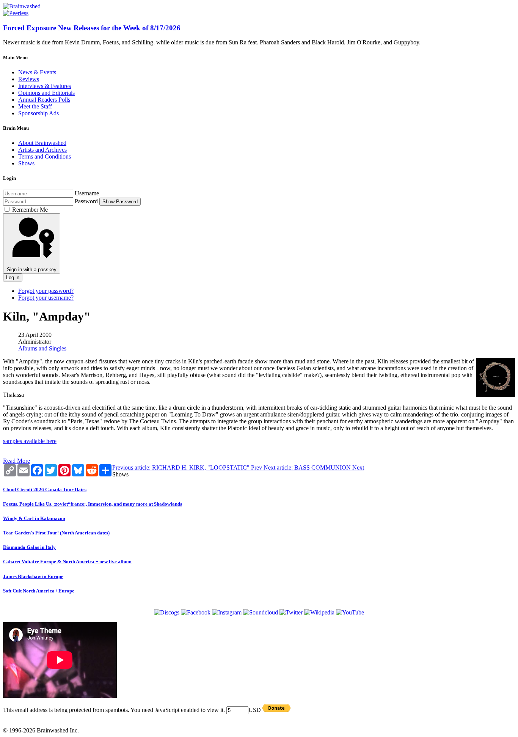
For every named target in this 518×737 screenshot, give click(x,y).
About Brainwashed (42, 143)
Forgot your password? (46, 291)
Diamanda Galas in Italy (29, 547)
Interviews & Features (44, 86)
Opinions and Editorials (46, 93)
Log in (12, 277)
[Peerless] (15, 13)
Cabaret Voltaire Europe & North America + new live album (67, 561)
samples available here (30, 441)
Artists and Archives (42, 149)
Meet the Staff (35, 106)
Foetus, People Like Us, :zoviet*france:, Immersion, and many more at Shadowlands (92, 504)
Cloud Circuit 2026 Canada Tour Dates (44, 489)
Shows (26, 163)
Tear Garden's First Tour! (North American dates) (56, 533)
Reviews (28, 79)
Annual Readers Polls (44, 99)
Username (87, 193)
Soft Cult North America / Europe (38, 591)
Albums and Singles (42, 348)
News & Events (37, 72)
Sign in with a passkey (32, 269)
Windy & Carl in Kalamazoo (34, 518)
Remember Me (30, 209)
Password (86, 201)
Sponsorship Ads (38, 113)
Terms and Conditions (44, 156)
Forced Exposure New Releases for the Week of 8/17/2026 (92, 28)
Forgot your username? (46, 297)
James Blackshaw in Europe (33, 576)
